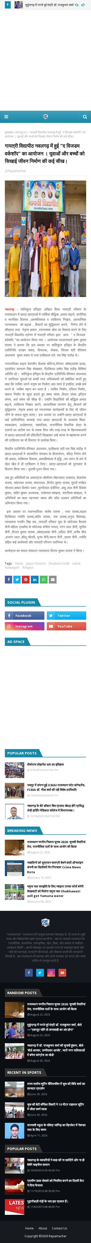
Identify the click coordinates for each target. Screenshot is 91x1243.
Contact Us (59, 1228)
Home (29, 1228)
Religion (21, 132)
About (43, 1228)
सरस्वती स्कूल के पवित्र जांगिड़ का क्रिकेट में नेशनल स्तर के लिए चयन (56, 1127)
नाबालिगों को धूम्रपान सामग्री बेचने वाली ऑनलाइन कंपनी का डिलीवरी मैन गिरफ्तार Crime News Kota (55, 867)
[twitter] (66, 615)
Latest (76, 563)
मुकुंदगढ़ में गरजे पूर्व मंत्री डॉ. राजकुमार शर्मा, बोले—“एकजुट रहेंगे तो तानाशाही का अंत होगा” (54, 1027)
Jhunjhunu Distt (59, 563)
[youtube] (66, 626)
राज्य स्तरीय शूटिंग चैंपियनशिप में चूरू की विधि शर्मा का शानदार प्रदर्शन (56, 1086)
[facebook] (24, 615)
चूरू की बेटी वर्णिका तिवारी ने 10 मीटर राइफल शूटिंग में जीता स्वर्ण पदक (55, 1106)
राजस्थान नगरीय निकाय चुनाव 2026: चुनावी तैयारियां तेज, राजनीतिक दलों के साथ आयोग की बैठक (56, 844)
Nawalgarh (12, 568)
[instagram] (24, 626)
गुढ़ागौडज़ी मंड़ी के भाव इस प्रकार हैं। (48, 1201)
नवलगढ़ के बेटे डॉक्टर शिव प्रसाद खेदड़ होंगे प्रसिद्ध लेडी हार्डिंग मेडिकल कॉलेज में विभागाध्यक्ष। (55, 808)
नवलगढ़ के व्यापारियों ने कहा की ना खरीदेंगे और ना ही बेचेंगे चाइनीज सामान (55, 1162)
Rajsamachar (17, 171)
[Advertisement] (45, 60)
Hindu (19, 563)
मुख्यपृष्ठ (9, 132)
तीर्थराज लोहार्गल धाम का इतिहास (45, 764)
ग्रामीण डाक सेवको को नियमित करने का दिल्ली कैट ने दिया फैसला (55, 1183)
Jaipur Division (36, 563)
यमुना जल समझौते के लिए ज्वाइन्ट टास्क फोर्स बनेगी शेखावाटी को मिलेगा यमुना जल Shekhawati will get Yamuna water (55, 891)
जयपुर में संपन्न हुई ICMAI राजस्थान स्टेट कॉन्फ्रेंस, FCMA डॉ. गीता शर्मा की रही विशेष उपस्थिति (56, 787)
